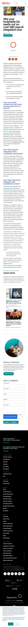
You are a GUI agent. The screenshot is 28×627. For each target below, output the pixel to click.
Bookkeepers (6, 469)
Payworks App (6, 483)
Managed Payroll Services (8, 506)
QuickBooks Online (8, 127)
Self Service (5, 481)
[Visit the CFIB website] (14, 589)
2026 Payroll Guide (7, 553)
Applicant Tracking (7, 498)
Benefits (5, 508)
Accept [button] (10, 624)
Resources (8, 35)
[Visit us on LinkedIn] (8, 574)
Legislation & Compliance (8, 546)
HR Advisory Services (7, 503)
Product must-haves (7, 550)
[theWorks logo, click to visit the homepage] (6, 3)
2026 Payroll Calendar (7, 555)
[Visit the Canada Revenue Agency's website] (14, 586)
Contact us (6, 442)
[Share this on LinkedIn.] (16, 59)
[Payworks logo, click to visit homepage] (14, 596)
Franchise (5, 464)
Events (4, 535)
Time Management (7, 496)
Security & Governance (8, 530)
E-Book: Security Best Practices (10, 558)
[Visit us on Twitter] (16, 574)
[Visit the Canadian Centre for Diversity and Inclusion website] (20, 580)
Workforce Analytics (7, 501)
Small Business (6, 459)
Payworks (6, 138)
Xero (4, 476)
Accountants (6, 466)
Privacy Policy (11, 615)
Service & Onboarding (8, 523)
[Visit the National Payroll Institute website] (14, 583)
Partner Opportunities (7, 526)
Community (5, 516)
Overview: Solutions (7, 457)
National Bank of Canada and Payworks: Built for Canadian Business (13, 324)
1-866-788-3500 (19, 600)
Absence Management (8, 494)
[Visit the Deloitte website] (9, 580)
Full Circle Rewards (7, 528)
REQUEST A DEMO (9, 373)
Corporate (5, 461)
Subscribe (6, 451)
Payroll (4, 489)
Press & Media (6, 533)
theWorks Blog (6, 538)
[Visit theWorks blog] (23, 574)
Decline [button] (17, 624)
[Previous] (4, 307)
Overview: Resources (7, 543)
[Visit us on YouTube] (19, 574)
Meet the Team (6, 518)
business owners (8, 133)
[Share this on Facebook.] (9, 59)
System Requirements (8, 560)
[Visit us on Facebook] (5, 574)
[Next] (24, 307)
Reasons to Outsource (8, 548)
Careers (4, 521)
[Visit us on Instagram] (12, 574)
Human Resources (7, 491)
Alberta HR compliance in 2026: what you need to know (13, 302)
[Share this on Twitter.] (13, 59)
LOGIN (14, 605)
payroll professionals (14, 131)
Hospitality (12, 273)
